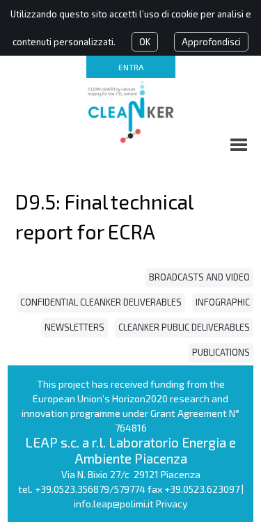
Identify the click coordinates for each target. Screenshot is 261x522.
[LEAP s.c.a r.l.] (130, 111)
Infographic (223, 302)
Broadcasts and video (199, 277)
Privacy (171, 503)
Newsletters (74, 327)
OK (144, 41)
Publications (221, 352)
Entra (130, 67)
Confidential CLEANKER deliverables (101, 302)
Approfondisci (211, 41)
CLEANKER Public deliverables (184, 327)
